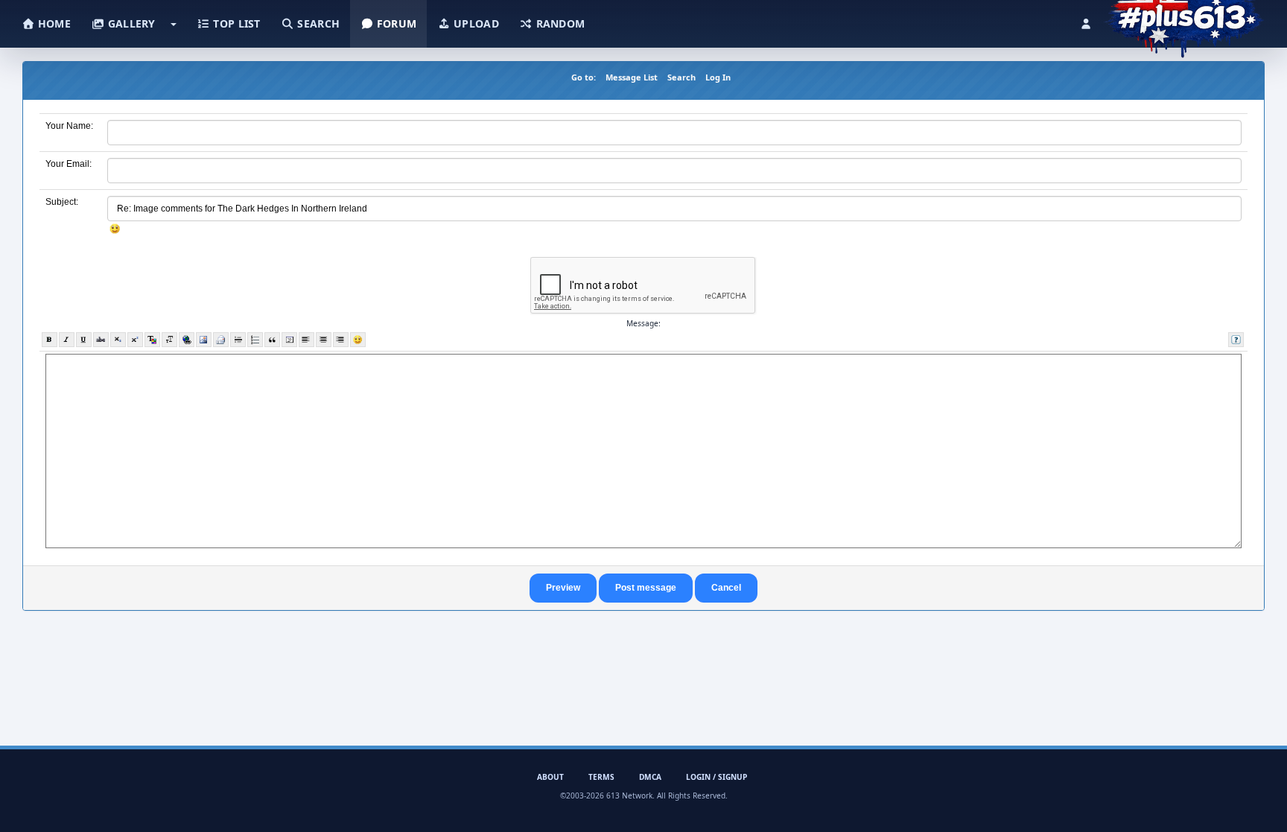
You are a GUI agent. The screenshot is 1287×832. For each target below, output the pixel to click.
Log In (718, 77)
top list (235, 23)
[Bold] (49, 339)
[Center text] (323, 339)
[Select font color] (152, 339)
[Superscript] (135, 339)
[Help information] (1236, 339)
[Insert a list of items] (255, 339)
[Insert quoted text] (272, 339)
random (559, 23)
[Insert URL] (186, 339)
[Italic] (66, 339)
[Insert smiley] (358, 339)
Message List (632, 77)
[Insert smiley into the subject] (115, 228)
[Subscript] (118, 339)
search (317, 23)
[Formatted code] (289, 339)
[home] (1184, 18)
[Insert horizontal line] (238, 339)
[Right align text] (341, 339)
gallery (129, 23)
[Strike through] (101, 339)
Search (681, 77)
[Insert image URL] (204, 339)
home (53, 23)
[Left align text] (306, 339)
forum (395, 23)
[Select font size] (169, 339)
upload (475, 23)
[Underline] (84, 339)
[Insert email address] (221, 339)
